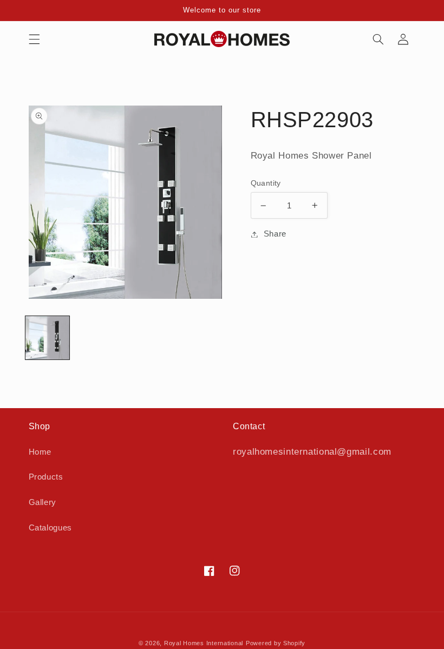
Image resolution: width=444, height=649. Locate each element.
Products (46, 477)
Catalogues (50, 527)
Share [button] (275, 234)
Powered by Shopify (275, 643)
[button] (34, 39)
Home (40, 452)
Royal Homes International (203, 643)
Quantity (266, 183)
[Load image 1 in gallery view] (47, 338)
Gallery (42, 502)
